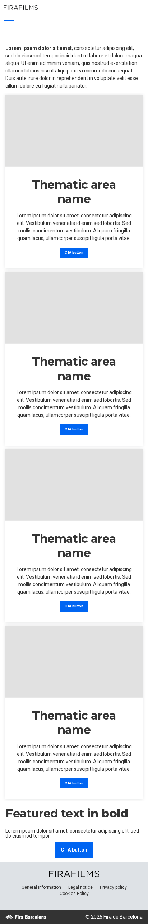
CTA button (74, 252)
